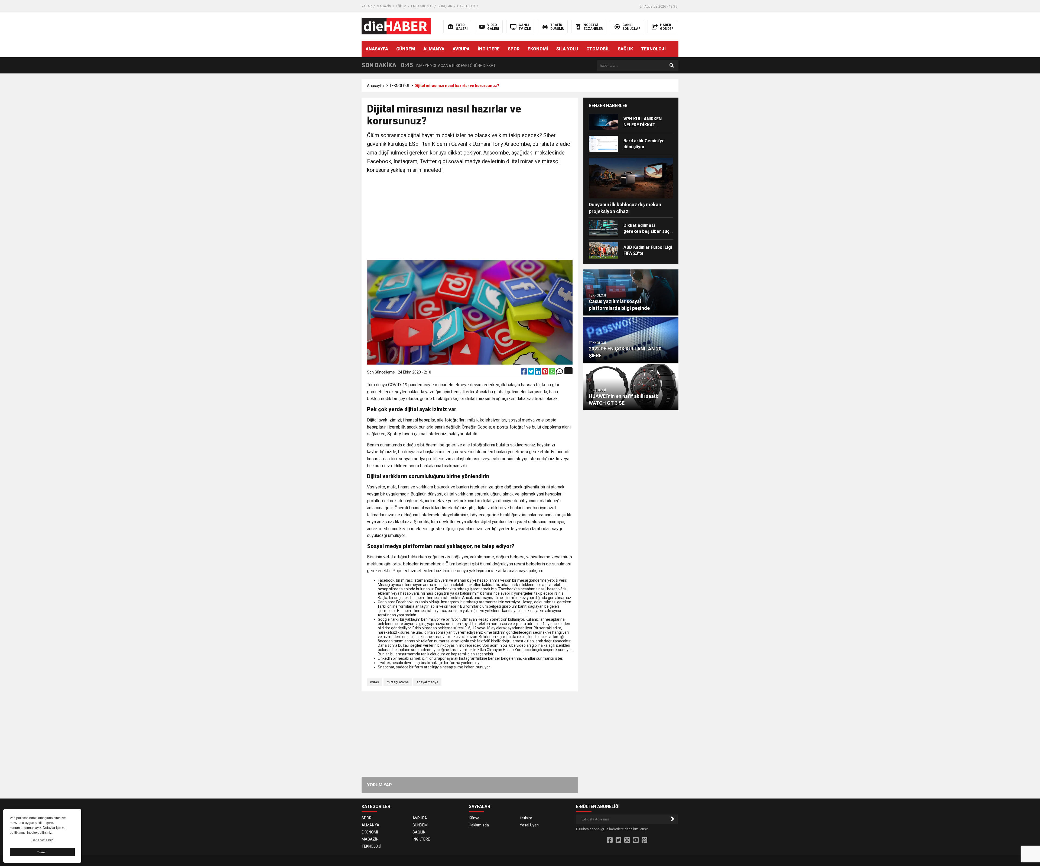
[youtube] (636, 840)
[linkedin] (538, 373)
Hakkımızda (479, 825)
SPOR (513, 48)
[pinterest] (545, 373)
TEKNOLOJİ (653, 48)
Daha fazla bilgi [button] (42, 840)
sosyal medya (427, 682)
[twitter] (531, 373)
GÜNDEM (405, 48)
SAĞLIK (625, 48)
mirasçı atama (398, 682)
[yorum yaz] (559, 373)
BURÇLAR (445, 6)
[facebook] (524, 373)
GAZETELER (466, 6)
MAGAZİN (384, 6)
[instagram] (627, 840)
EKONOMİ (538, 48)
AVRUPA (461, 48)
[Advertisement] (470, 218)
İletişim (526, 818)
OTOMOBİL (598, 48)
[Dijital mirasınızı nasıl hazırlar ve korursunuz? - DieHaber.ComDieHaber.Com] (396, 26)
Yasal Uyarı (529, 825)
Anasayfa (375, 85)
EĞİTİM (401, 6)
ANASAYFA (377, 48)
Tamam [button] (42, 852)
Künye (474, 818)
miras (374, 682)
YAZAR (367, 6)
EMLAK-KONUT (422, 6)
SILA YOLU (567, 48)
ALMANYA (433, 48)
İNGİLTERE (489, 48)
